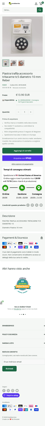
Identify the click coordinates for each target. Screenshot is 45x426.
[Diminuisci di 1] (18, 112)
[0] (40, 3)
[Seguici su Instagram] (12, 390)
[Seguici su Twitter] (8, 390)
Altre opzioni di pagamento (22, 164)
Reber (4, 85)
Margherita (17, 309)
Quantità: (6, 112)
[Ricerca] (40, 9)
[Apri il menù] (3, 4)
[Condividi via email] (41, 205)
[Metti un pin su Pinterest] (32, 205)
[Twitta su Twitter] (36, 205)
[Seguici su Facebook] (4, 390)
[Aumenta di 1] (30, 112)
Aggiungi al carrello (22, 151)
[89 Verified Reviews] (22, 294)
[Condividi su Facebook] (28, 205)
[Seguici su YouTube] (17, 390)
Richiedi (9, 368)
